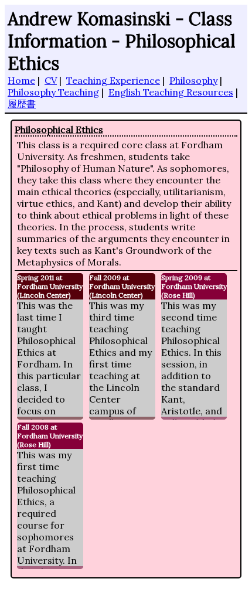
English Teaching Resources (170, 92)
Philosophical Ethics (59, 129)
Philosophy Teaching (53, 92)
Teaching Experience (113, 80)
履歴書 (22, 104)
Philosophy (193, 80)
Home (21, 80)
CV (51, 80)
